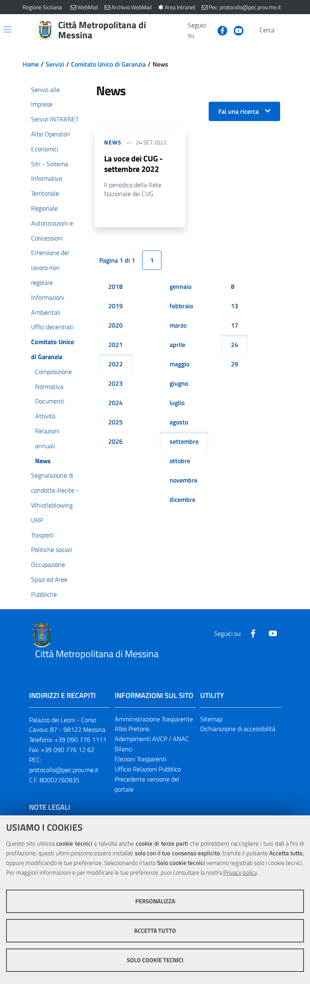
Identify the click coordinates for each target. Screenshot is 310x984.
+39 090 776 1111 (80, 739)
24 (234, 344)
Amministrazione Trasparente (154, 719)
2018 (115, 286)
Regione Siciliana (42, 7)
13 (234, 306)
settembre (184, 441)
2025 (115, 422)
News (112, 142)
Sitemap (211, 719)
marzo (178, 325)
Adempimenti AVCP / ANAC (152, 739)
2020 (115, 325)
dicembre (182, 499)
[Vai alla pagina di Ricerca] (282, 30)
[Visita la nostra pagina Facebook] (219, 30)
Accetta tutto (155, 930)
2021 (115, 344)
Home (31, 64)
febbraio (181, 306)
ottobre (180, 461)
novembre (183, 480)
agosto (179, 422)
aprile (177, 344)
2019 (115, 306)
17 (234, 325)
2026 (115, 441)
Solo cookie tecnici (155, 960)
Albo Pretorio (132, 728)
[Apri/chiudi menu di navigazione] (7, 29)
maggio (179, 364)
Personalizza (155, 901)
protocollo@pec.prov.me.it (63, 770)
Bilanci (123, 749)
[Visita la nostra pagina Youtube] (235, 30)
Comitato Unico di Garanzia (108, 64)
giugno (179, 383)
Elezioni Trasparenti (140, 759)
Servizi (55, 64)
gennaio (180, 286)
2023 (115, 383)
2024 (115, 402)
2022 (115, 364)
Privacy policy (240, 872)
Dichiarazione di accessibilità (237, 728)
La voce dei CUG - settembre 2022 (133, 163)
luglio (177, 402)
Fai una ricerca (238, 111)
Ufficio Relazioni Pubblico (148, 769)
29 (234, 364)
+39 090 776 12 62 (67, 749)
